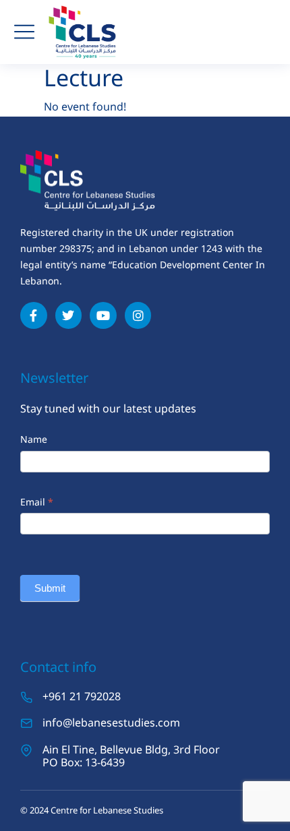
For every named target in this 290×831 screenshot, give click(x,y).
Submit (49, 588)
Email (36, 501)
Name (33, 439)
